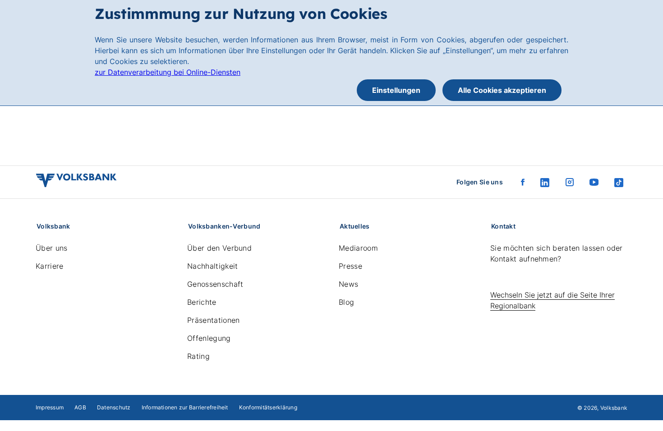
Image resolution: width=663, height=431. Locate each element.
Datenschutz (114, 407)
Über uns (52, 247)
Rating (198, 356)
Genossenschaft (215, 284)
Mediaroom (358, 247)
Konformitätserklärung (268, 407)
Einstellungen (396, 90)
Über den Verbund (219, 247)
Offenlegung (209, 338)
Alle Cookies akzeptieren (502, 90)
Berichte (201, 302)
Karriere (50, 266)
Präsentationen (213, 320)
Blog (346, 302)
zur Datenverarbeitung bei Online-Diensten (167, 72)
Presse (350, 266)
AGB (80, 407)
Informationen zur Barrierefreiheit (185, 407)
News (348, 284)
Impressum (50, 407)
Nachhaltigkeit (212, 266)
